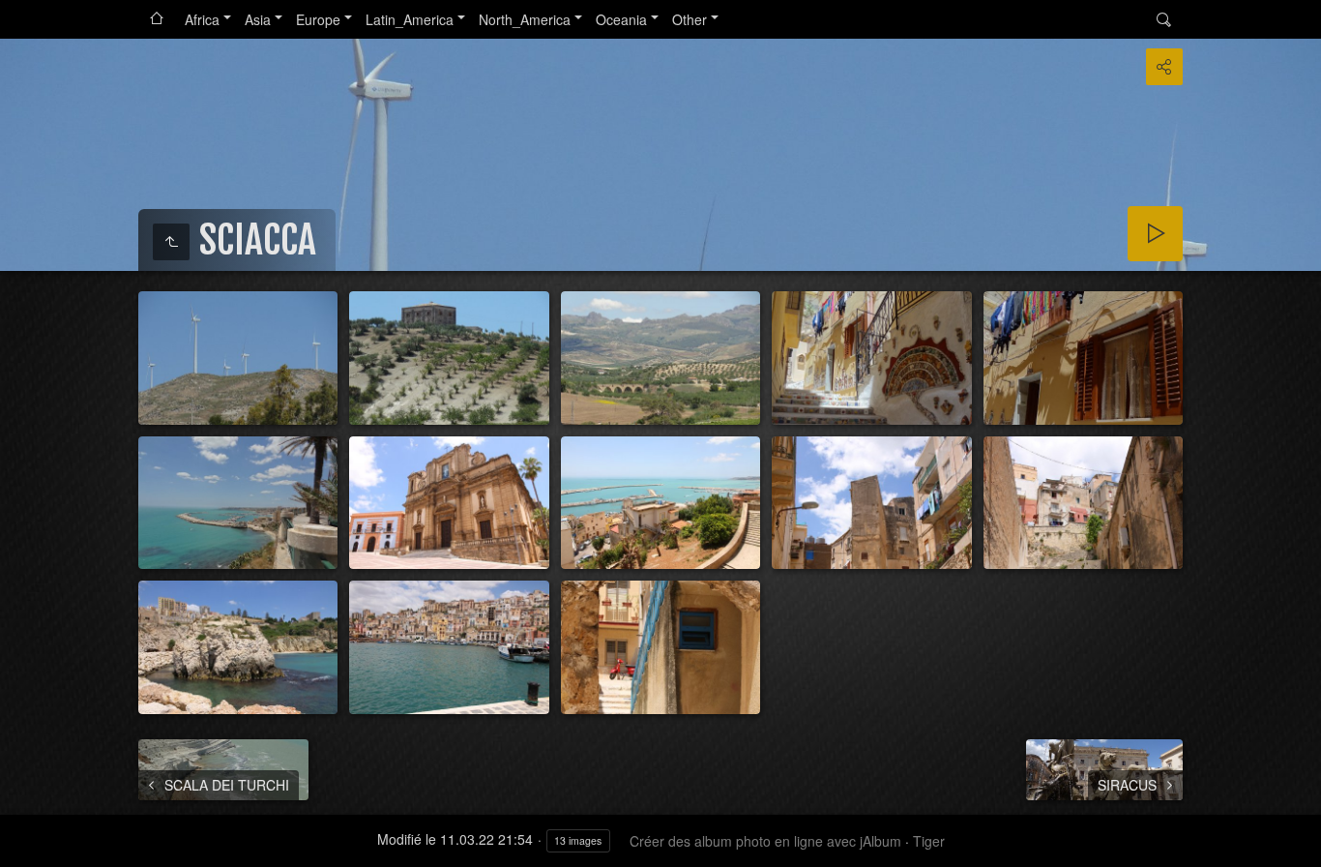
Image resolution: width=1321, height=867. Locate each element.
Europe (318, 19)
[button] (23, 844)
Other (689, 19)
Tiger (929, 841)
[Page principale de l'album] (156, 19)
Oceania (621, 19)
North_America (525, 19)
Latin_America (410, 19)
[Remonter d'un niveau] (171, 242)
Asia (258, 19)
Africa (202, 19)
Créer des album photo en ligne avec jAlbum (765, 841)
